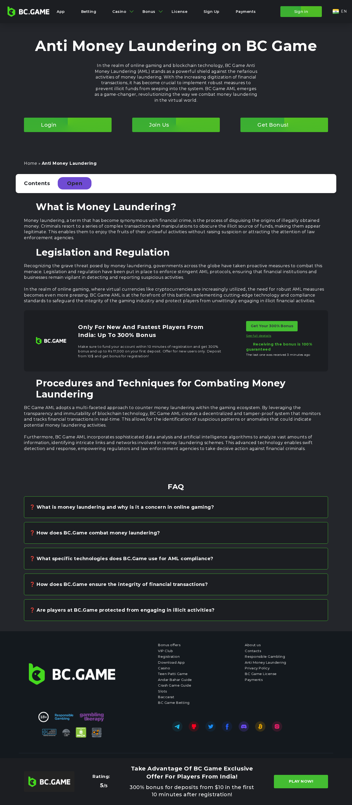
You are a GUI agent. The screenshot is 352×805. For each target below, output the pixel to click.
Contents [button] (53, 183)
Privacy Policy (257, 668)
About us (253, 645)
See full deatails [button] (258, 335)
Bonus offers (169, 645)
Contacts (253, 651)
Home (30, 163)
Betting (88, 11)
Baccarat (166, 697)
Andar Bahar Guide (175, 680)
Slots (162, 691)
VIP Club (165, 651)
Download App (171, 662)
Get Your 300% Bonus (272, 326)
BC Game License (261, 674)
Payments (246, 11)
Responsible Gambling (265, 656)
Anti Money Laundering (265, 662)
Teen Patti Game (173, 674)
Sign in (301, 11)
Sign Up (212, 11)
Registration (169, 656)
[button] (340, 11)
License (180, 11)
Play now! (301, 781)
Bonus (149, 11)
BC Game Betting (174, 702)
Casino (119, 11)
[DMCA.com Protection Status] (81, 732)
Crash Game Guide (174, 685)
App (61, 11)
